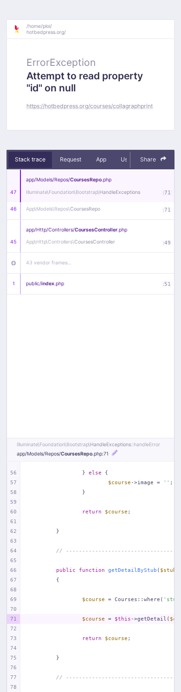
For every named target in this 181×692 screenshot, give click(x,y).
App (101, 159)
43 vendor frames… (48, 263)
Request (70, 159)
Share (148, 159)
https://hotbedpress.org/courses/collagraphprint (89, 106)
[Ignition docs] (19, 29)
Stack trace (30, 159)
